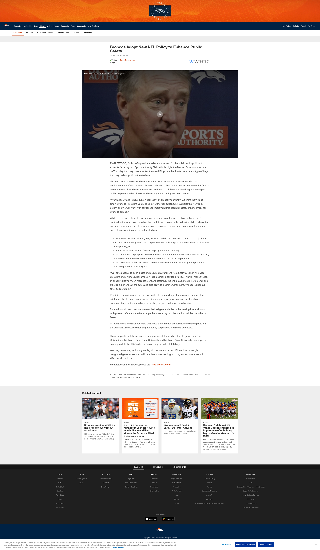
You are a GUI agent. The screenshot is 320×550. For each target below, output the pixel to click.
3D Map (209, 483)
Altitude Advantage (106, 478)
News (176, 495)
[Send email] (202, 62)
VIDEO (131, 474)
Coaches (60, 491)
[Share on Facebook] (192, 62)
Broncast (106, 483)
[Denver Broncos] (160, 530)
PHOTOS (154, 474)
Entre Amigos (105, 487)
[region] (160, 544)
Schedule (60, 478)
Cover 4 (81, 483)
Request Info (176, 483)
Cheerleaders (154, 491)
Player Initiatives (176, 478)
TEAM (60, 474)
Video (177, 503)
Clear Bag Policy (209, 478)
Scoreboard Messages (209, 491)
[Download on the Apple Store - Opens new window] (151, 519)
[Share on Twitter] (196, 62)
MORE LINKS (250, 474)
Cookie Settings (225, 544)
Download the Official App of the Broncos (251, 487)
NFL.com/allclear (161, 364)
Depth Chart (60, 487)
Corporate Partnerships (250, 491)
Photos (176, 499)
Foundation (176, 487)
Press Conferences (131, 483)
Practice (154, 483)
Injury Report (60, 503)
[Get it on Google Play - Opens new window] (168, 520)
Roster (60, 483)
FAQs (250, 483)
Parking (209, 487)
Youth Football (177, 491)
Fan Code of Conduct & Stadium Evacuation (209, 503)
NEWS (82, 474)
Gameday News (82, 478)
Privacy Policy (118, 547)
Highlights (131, 478)
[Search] (284, 26)
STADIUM (209, 474)
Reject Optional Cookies (245, 544)
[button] (160, 114)
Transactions (60, 507)
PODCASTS (106, 474)
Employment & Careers (250, 507)
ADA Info (209, 495)
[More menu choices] (102, 26)
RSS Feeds (250, 499)
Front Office (60, 495)
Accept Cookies (266, 544)
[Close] (316, 544)
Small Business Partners (250, 495)
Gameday (154, 478)
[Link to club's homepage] (7, 26)
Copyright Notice (250, 503)
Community (154, 487)
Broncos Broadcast (131, 487)
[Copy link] (206, 61)
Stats (60, 499)
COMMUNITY (176, 474)
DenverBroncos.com (127, 60)
